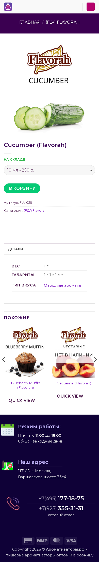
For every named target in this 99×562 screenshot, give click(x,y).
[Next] (95, 370)
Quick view (22, 400)
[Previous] (4, 370)
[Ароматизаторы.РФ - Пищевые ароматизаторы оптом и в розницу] (9, 6)
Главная (29, 22)
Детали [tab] (15, 249)
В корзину (22, 188)
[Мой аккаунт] (91, 7)
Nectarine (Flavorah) (73, 383)
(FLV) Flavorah (63, 22)
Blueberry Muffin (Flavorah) (25, 385)
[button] (17, 5)
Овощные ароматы (62, 285)
